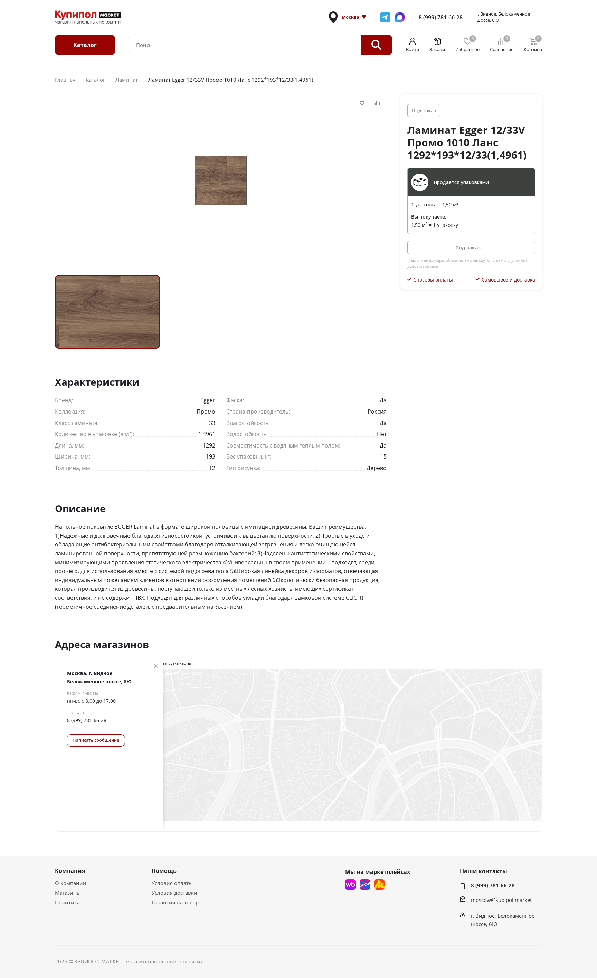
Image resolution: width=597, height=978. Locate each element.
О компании (70, 882)
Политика (67, 902)
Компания (70, 871)
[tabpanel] (107, 312)
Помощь (164, 871)
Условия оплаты (172, 882)
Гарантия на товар (175, 902)
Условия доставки (174, 892)
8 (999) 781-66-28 (441, 17)
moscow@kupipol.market (501, 899)
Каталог (85, 45)
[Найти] (376, 45)
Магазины (68, 892)
